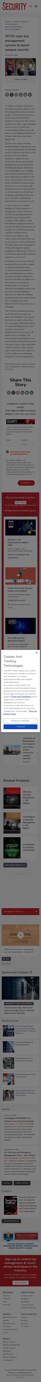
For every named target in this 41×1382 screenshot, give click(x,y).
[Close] (36, 652)
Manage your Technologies (20, 721)
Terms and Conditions (21, 696)
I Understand (20, 727)
